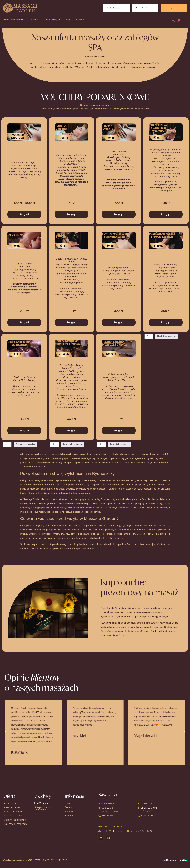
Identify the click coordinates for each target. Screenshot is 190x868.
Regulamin (62, 859)
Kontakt (80, 19)
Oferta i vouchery (11, 19)
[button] (5, 732)
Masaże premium (13, 815)
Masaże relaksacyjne (15, 820)
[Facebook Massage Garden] (101, 838)
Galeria (69, 807)
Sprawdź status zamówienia (42, 808)
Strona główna (91, 57)
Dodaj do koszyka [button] (166, 336)
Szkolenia (33, 19)
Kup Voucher (41, 803)
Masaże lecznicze (13, 811)
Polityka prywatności (44, 859)
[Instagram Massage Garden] (108, 838)
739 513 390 (147, 815)
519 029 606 (108, 815)
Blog (68, 19)
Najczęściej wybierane (16, 824)
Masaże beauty (12, 803)
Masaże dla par (12, 807)
